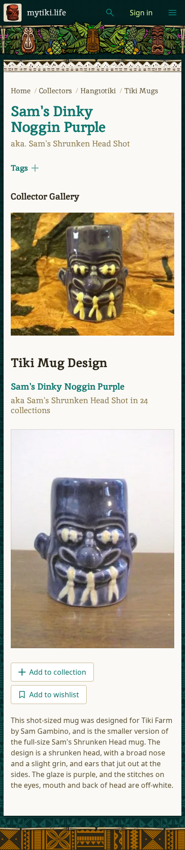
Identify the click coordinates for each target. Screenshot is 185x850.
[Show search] (110, 13)
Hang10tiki (99, 90)
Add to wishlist (54, 695)
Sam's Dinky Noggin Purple (58, 119)
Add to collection (57, 672)
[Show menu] (172, 13)
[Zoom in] (92, 274)
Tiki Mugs (141, 90)
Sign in (141, 13)
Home (21, 90)
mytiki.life (46, 12)
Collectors (56, 90)
